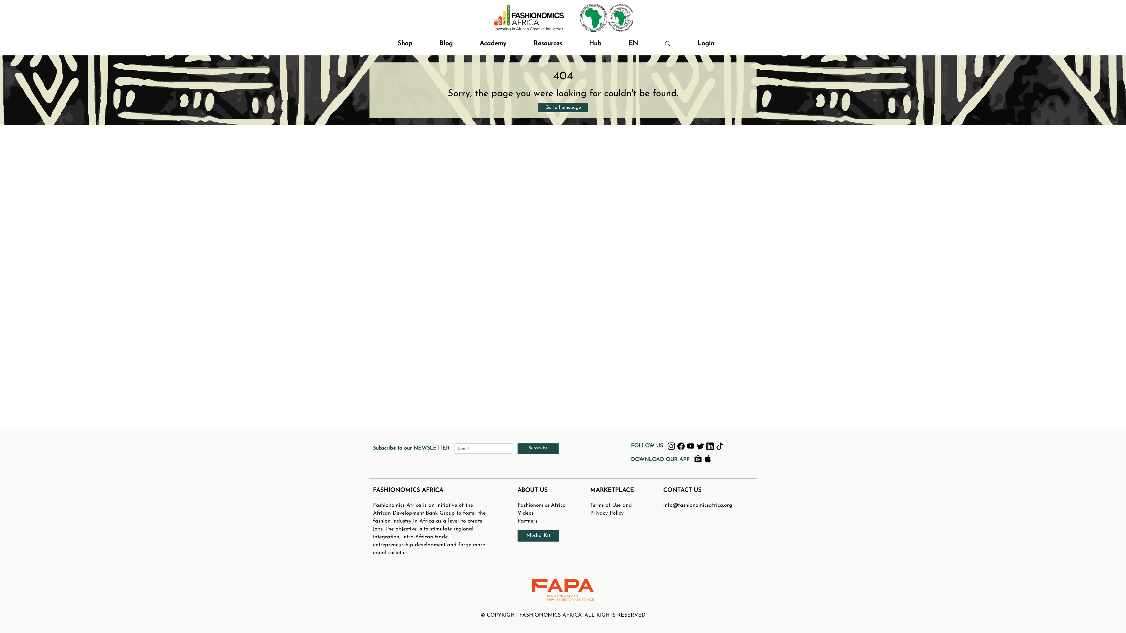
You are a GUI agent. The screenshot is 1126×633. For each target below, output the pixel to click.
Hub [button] (595, 43)
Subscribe (538, 448)
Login (706, 43)
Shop (405, 43)
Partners (527, 521)
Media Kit (538, 535)
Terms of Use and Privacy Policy (611, 509)
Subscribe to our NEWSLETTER (411, 448)
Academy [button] (493, 43)
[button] (668, 43)
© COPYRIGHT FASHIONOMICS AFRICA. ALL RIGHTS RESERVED (563, 615)
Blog (446, 43)
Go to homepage (563, 107)
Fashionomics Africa (542, 505)
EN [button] (633, 43)
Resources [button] (548, 43)
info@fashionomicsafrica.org (697, 505)
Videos (526, 513)
